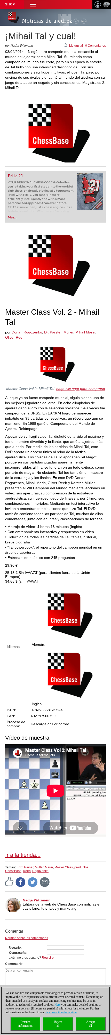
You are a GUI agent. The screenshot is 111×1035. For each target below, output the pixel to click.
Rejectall (58, 1024)
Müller (39, 867)
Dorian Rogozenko (27, 332)
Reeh (27, 871)
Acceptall (90, 1024)
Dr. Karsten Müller (58, 332)
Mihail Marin (85, 332)
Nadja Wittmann (37, 900)
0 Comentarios (95, 45)
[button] (33, 4)
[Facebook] (20, 882)
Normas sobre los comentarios (26, 938)
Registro (48, 957)
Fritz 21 (15, 175)
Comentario (13, 964)
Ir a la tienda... (23, 855)
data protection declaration (61, 1012)
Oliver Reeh (15, 337)
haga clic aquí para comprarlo (80, 389)
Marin (49, 867)
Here (57, 1004)
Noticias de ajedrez (47, 21)
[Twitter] (32, 882)
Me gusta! (76, 45)
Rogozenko (40, 871)
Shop (10, 4)
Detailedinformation (25, 1024)
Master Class (63, 867)
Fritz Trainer (25, 867)
